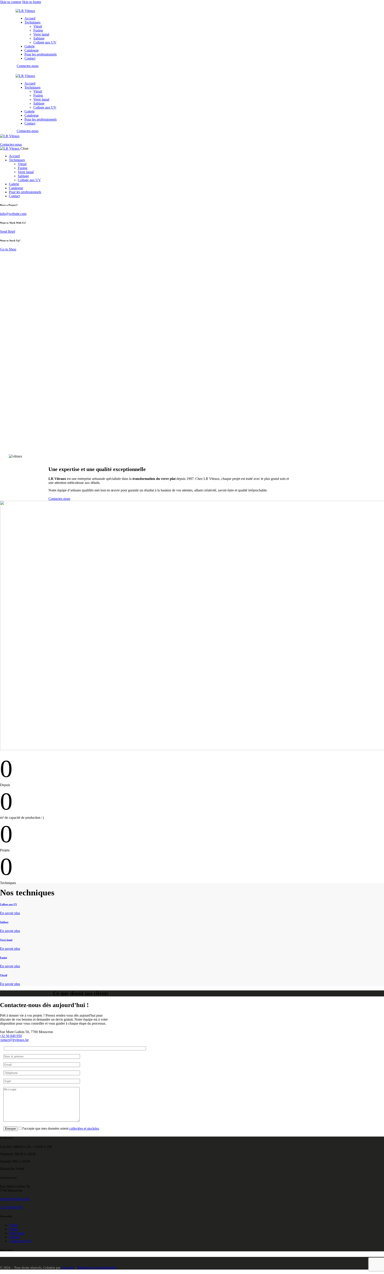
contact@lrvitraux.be (14, 1199)
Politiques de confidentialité (97, 1267)
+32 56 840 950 (11, 1207)
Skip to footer (31, 2)
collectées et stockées (84, 1128)
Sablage (4, 922)
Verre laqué (6, 939)
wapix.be (67, 1267)
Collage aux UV (8, 904)
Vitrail (3, 975)
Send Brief (7, 231)
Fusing (3, 957)
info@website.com (13, 214)
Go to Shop (8, 249)
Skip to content (10, 2)
